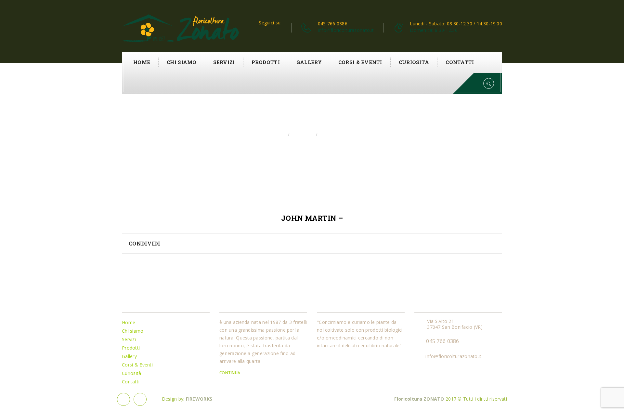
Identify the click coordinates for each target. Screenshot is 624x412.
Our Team (302, 134)
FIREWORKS (199, 399)
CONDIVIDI (145, 243)
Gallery (309, 62)
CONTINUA (230, 373)
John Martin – (312, 218)
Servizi (224, 62)
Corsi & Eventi (360, 62)
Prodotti (266, 62)
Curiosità (414, 62)
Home (141, 62)
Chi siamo (182, 62)
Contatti (460, 62)
